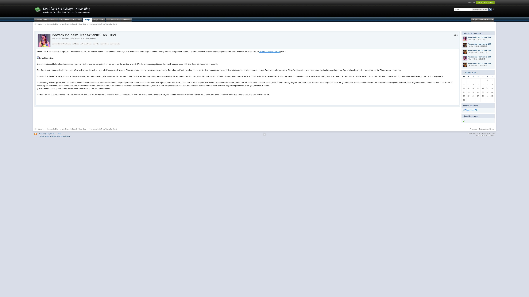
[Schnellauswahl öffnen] (492, 20)
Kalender (76, 20)
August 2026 (470, 72)
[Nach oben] (264, 134)
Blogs (87, 20)
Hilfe (59, 134)
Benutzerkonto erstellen (485, 2)
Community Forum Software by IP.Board (481, 133)
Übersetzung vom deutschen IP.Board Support (54, 136)
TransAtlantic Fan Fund (269, 51)
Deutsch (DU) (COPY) (46, 134)
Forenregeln (474, 129)
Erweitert (493, 9)
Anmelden (471, 2)
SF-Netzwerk (42, 20)
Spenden (125, 20)
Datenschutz (113, 20)
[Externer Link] (470, 110)
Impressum (98, 20)
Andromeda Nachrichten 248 (479, 37)
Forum (53, 20)
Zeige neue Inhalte (480, 20)
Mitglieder (65, 20)
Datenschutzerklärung (486, 129)
